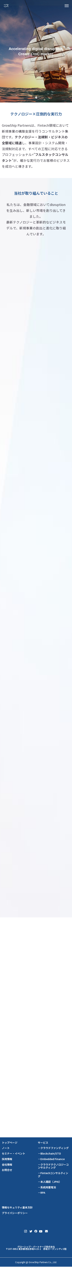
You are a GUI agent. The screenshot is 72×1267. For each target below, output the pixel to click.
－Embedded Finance (51, 1159)
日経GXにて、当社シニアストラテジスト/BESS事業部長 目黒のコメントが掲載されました (36, 967)
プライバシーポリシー (15, 1213)
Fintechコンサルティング (30, 749)
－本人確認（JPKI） (49, 1181)
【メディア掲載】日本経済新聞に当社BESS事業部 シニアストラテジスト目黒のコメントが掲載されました (36, 1052)
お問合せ (7, 1170)
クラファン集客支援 (26, 379)
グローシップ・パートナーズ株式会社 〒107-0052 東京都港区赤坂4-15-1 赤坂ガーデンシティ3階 (36, 1247)
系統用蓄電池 (22, 875)
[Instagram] (25, 1231)
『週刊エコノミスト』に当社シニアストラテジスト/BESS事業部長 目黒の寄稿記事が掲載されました (36, 987)
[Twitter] (31, 1231)
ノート (6, 1148)
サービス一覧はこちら (36, 892)
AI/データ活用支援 (25, 760)
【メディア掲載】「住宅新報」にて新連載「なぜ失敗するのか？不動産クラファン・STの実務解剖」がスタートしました (36, 1091)
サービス (43, 1142)
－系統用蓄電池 (47, 1187)
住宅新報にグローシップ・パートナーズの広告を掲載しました (36, 1007)
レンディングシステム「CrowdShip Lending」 (36, 622)
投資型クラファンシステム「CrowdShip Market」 (36, 366)
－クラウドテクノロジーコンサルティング (53, 1166)
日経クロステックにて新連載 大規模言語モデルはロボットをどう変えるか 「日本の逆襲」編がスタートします (36, 1113)
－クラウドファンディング (53, 1148)
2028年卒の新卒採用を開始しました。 (24, 1070)
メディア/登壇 (27, 958)
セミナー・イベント (13, 1153)
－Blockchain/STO (49, 1153)
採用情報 (7, 1159)
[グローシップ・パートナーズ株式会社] (13, 5)
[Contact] (46, 1231)
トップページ (9, 1142)
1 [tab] (36, 97)
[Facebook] (35, 1231)
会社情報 (7, 1164)
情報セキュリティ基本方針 (17, 1207)
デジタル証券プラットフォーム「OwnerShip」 (36, 489)
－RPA (41, 1192)
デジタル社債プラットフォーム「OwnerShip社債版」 (36, 504)
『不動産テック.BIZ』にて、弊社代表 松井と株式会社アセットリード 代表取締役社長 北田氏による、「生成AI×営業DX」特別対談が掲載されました (36, 1030)
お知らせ (28, 999)
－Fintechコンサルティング (53, 1175)
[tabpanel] (36, 51)
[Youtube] (40, 1231)
